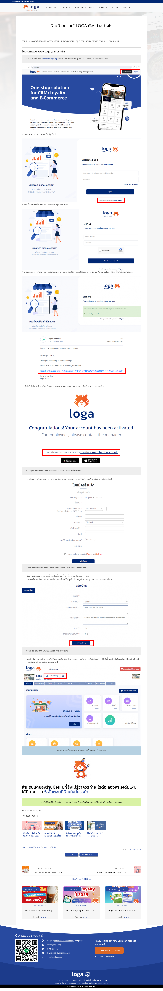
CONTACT (128, 7)
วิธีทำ (53, 847)
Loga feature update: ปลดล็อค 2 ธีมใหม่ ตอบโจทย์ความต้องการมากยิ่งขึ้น (124, 910)
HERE (32, 1)
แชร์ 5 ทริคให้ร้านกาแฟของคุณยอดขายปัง (41, 910)
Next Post (112, 871)
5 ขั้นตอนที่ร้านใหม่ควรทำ (66, 792)
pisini (44, 917)
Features (112, 889)
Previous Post (48, 871)
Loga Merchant (35, 847)
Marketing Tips (31, 889)
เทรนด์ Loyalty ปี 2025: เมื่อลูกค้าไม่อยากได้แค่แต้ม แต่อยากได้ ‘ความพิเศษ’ (83, 910)
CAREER (103, 7)
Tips (124, 889)
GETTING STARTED (84, 7)
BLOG (115, 7)
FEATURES (51, 7)
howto (25, 847)
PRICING (65, 7)
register (46, 847)
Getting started (88, 855)
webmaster (135, 849)
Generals (71, 855)
